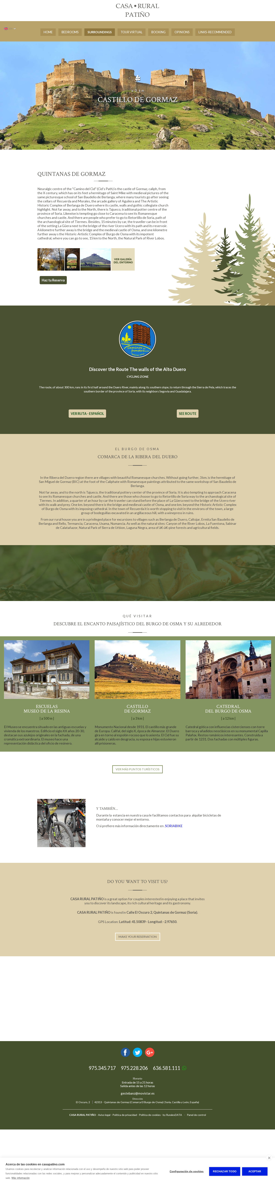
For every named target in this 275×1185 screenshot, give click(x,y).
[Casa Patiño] (137, 15)
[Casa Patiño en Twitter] (137, 1056)
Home (48, 32)
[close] (269, 1158)
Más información (21, 1178)
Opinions (182, 32)
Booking (158, 32)
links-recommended (215, 32)
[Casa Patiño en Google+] (149, 1056)
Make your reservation (137, 936)
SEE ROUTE (187, 414)
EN (11, 28)
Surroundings (100, 32)
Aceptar (254, 1171)
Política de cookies (150, 1114)
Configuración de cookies (187, 1171)
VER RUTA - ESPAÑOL (87, 414)
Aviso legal (104, 1114)
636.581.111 (166, 1068)
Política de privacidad (124, 1114)
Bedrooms (70, 32)
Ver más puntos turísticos (137, 769)
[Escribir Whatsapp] (184, 1068)
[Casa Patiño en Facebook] (125, 1056)
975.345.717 (102, 1068)
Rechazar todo (224, 1171)
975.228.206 (134, 1068)
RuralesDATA (174, 1114)
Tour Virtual (131, 32)
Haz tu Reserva (53, 280)
